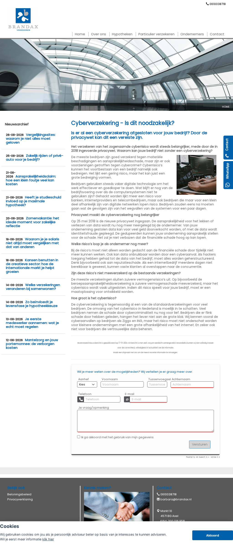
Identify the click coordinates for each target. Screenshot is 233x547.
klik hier (48, 539)
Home (226, 107)
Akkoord (212, 535)
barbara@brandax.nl (176, 499)
